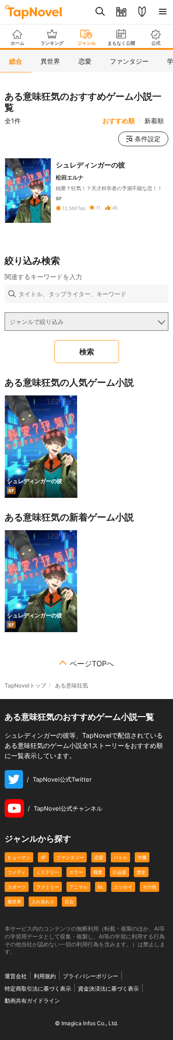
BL (101, 887)
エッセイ (123, 887)
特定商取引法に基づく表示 (38, 988)
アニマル (78, 887)
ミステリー (47, 872)
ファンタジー (70, 857)
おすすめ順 (118, 121)
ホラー (76, 872)
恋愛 (98, 857)
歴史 (141, 872)
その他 (149, 887)
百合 (69, 901)
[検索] (100, 12)
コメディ (16, 872)
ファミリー (47, 887)
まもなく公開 (121, 43)
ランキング (52, 43)
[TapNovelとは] (141, 12)
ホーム (17, 43)
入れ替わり (42, 901)
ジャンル (87, 43)
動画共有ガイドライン (32, 1000)
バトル (120, 857)
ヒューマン (18, 857)
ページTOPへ (92, 663)
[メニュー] (162, 12)
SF (43, 857)
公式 (156, 43)
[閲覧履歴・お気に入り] (121, 12)
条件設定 (148, 139)
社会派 (119, 872)
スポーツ (16, 887)
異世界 (14, 901)
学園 (142, 857)
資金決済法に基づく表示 (108, 988)
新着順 (154, 121)
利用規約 (45, 976)
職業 (97, 872)
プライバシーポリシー (90, 976)
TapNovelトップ (25, 685)
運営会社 (16, 976)
